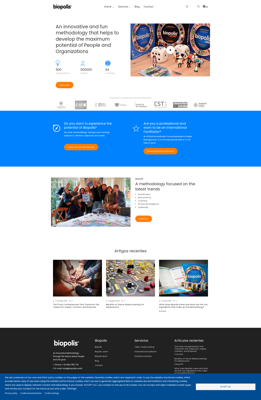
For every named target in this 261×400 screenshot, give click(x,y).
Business (162, 311)
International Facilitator (160, 151)
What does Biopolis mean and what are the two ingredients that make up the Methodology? (183, 306)
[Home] (62, 6)
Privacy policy (11, 393)
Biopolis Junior (101, 351)
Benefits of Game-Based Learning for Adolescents (125, 306)
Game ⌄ (109, 6)
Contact (148, 6)
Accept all (225, 386)
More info (64, 85)
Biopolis (98, 347)
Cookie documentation (31, 393)
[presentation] (53, 105)
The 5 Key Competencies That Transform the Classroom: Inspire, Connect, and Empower (76, 306)
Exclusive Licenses (143, 356)
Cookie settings (51, 393)
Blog (137, 6)
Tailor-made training (144, 347)
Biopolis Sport (101, 356)
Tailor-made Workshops (81, 147)
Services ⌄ (124, 6)
